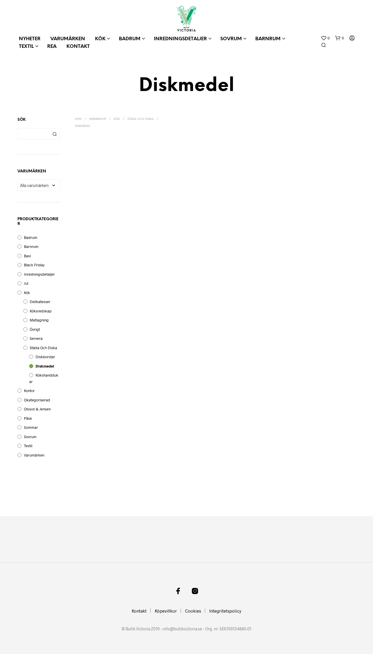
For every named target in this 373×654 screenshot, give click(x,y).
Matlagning (39, 320)
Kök (100, 38)
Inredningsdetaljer (180, 38)
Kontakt (78, 46)
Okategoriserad (37, 400)
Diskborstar (45, 356)
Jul (26, 283)
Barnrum (268, 38)
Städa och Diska (43, 347)
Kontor (29, 390)
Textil (26, 46)
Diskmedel (45, 366)
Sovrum (231, 38)
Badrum (129, 38)
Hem (78, 119)
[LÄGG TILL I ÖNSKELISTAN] (95, 180)
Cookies (193, 610)
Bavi (27, 255)
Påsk (28, 418)
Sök (54, 134)
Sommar (31, 427)
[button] (325, 38)
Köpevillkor (166, 610)
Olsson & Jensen (37, 409)
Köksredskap (41, 311)
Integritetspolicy (225, 610)
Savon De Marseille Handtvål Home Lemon (188, 207)
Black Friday (34, 265)
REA (52, 46)
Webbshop (97, 119)
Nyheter (30, 38)
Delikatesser (40, 301)
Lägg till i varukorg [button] (87, 215)
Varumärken (67, 38)
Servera (36, 338)
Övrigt (35, 329)
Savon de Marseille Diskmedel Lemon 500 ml (140, 202)
